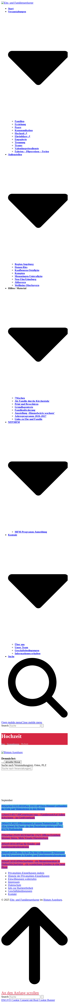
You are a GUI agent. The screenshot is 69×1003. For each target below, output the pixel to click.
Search (5, 725)
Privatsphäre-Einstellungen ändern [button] (26, 873)
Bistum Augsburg (52, 899)
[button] (21, 722)
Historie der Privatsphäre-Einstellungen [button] (28, 876)
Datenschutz (14, 885)
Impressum (14, 882)
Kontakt (12, 894)
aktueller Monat (12, 762)
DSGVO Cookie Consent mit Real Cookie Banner (28, 1000)
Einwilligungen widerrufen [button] (22, 879)
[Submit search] (42, 725)
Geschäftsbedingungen (20, 891)
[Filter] (2, 762)
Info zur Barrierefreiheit (20, 888)
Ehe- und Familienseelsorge (24, 899)
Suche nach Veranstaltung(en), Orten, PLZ (23, 765)
